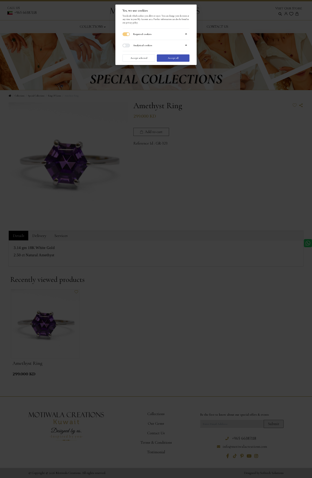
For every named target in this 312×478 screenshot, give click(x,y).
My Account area (144, 19)
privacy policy (132, 22)
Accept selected (138, 58)
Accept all (173, 58)
